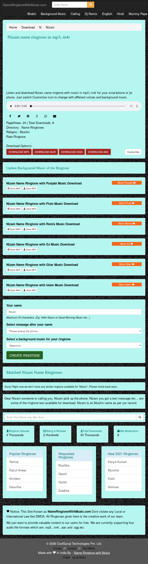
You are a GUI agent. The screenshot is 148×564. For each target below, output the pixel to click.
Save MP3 (31, 188)
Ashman (113, 487)
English (107, 13)
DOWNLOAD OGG (71, 152)
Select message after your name (29, 324)
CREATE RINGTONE (24, 355)
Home (13, 27)
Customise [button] (133, 152)
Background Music (54, 13)
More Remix (125, 223)
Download (28, 27)
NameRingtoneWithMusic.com (25, 4)
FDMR (66, 557)
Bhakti (32, 13)
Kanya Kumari (117, 461)
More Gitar (125, 264)
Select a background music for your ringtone (38, 339)
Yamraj (13, 461)
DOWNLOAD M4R (45, 152)
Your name (14, 305)
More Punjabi (126, 182)
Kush (111, 478)
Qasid (62, 473)
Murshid (113, 470)
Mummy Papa (138, 13)
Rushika (63, 465)
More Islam (125, 284)
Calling (76, 13)
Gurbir (62, 482)
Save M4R (15, 188)
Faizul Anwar (18, 470)
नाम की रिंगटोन (79, 557)
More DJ (125, 244)
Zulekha (63, 490)
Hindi (121, 13)
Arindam (14, 478)
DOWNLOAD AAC (98, 152)
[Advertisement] (74, 65)
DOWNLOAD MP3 (19, 152)
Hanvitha (15, 487)
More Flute (125, 203)
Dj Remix (91, 13)
